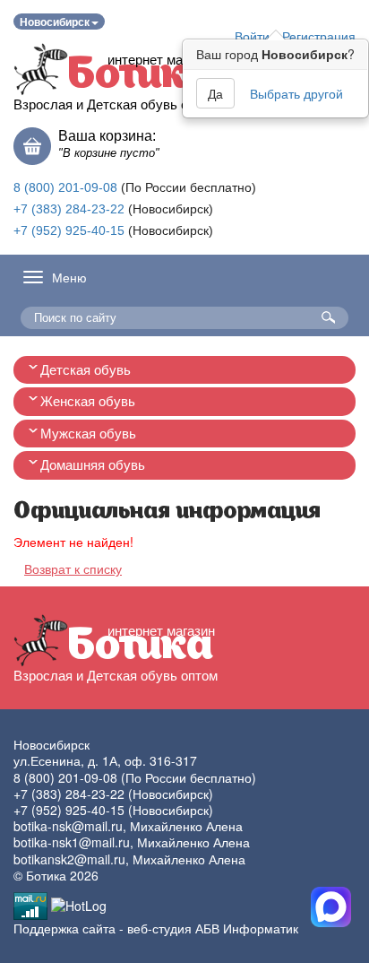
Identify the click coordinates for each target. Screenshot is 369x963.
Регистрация (319, 36)
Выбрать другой (296, 93)
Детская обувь (85, 369)
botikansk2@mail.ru (69, 859)
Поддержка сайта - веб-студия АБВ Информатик (155, 928)
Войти (252, 36)
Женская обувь (87, 401)
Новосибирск (55, 21)
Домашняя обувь (92, 465)
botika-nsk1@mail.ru (71, 842)
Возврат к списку (73, 568)
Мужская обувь (88, 433)
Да (215, 93)
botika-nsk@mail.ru (68, 826)
